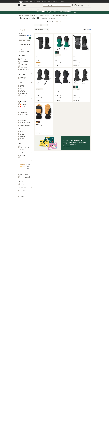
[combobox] (57, 5)
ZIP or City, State (22, 35)
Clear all (50, 25)
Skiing (31, 15)
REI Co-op (21, 15)
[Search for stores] (30, 38)
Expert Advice (58, 21)
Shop (25, 5)
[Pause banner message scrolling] (75, 12)
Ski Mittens (64, 15)
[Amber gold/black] (37, 122)
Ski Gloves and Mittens (56, 15)
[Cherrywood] (39, 122)
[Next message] (73, 12)
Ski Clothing (36, 15)
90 (90, 29)
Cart (90, 5)
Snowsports (26, 15)
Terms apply (73, 144)
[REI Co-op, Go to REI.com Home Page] (20, 5)
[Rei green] (56, 52)
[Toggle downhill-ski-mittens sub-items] (19, 51)
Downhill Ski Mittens (25, 51)
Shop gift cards (66, 146)
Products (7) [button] (50, 21)
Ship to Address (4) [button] (25, 44)
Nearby (29, 35)
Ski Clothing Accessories (45, 15)
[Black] (58, 52)
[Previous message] (34, 12)
